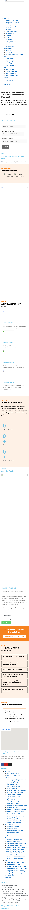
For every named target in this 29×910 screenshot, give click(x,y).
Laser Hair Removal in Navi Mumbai (16, 856)
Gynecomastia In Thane (13, 796)
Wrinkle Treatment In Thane (14, 845)
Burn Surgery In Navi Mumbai (14, 830)
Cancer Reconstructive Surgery (14, 54)
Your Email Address (7, 138)
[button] (14, 16)
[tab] (14, 657)
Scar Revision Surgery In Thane (15, 811)
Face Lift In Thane (11, 815)
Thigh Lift (8, 35)
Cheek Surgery (10, 45)
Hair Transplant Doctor (12, 75)
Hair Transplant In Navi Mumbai (15, 862)
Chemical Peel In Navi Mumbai (14, 839)
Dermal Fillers (10, 64)
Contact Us (7, 84)
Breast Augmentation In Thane (15, 792)
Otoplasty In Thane (11, 828)
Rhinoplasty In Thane (12, 807)
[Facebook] (2, 764)
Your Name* (5, 124)
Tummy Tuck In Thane (12, 803)
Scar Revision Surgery (12, 41)
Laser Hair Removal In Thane (14, 858)
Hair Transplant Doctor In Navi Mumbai (17, 872)
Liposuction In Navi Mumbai (14, 783)
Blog (5, 83)
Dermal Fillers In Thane (12, 855)
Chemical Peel (10, 58)
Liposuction (9, 27)
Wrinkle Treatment (11, 60)
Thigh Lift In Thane (11, 800)
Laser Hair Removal (11, 65)
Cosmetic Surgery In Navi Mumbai (16, 779)
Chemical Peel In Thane (13, 841)
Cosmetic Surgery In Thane (14, 781)
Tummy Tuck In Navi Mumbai (14, 802)
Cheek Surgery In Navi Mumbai (15, 817)
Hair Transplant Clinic (12, 73)
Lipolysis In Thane (11, 788)
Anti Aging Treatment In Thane (15, 851)
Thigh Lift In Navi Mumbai (13, 798)
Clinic (7, 79)
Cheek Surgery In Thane (13, 819)
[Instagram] (10, 764)
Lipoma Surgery (10, 46)
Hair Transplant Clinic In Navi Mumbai (16, 868)
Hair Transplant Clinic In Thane (15, 870)
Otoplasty (8, 50)
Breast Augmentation (12, 31)
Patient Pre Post (10, 81)
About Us (6, 18)
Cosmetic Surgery (11, 26)
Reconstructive (8, 48)
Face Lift (8, 43)
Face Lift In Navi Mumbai (13, 813)
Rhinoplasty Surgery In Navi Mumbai (16, 805)
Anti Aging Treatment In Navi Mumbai (17, 847)
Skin (5, 56)
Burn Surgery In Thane (12, 832)
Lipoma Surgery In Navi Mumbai (15, 820)
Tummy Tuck (9, 37)
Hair (5, 67)
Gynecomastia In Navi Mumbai (14, 794)
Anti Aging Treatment (12, 62)
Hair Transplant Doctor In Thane (15, 874)
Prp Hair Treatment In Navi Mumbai (16, 866)
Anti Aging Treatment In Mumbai (15, 849)
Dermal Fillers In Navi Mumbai (14, 853)
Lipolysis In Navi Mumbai (13, 786)
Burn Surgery (9, 52)
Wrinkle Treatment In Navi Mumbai (16, 843)
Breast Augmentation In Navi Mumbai (16, 790)
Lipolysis (8, 29)
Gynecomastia (10, 33)
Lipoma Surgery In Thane (13, 822)
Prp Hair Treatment (11, 71)
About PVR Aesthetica (12, 20)
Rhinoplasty (9, 39)
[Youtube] (6, 764)
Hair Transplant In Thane (13, 864)
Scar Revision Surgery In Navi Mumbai (17, 809)
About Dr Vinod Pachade (13, 22)
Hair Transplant (10, 69)
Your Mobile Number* (8, 131)
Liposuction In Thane (12, 784)
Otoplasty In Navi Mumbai (13, 826)
